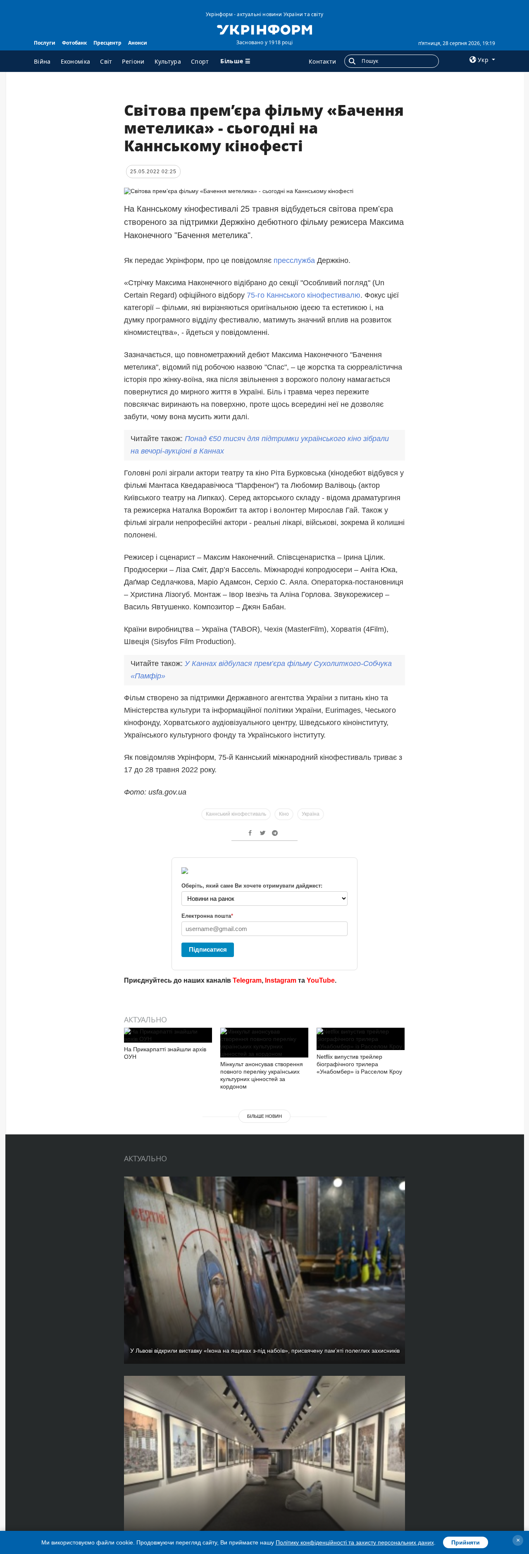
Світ (106, 61)
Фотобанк (74, 42)
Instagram (280, 980)
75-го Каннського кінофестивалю (303, 295)
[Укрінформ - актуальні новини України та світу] (264, 28)
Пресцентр (107, 42)
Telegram (247, 980)
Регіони (133, 61)
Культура (168, 61)
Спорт (200, 61)
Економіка (76, 61)
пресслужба (294, 260)
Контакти (322, 61)
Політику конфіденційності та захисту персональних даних (355, 1542)
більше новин (264, 1116)
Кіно (284, 814)
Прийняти (465, 1542)
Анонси (137, 42)
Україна (310, 814)
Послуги (44, 42)
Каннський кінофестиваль (236, 814)
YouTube (321, 980)
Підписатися (208, 949)
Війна (42, 61)
